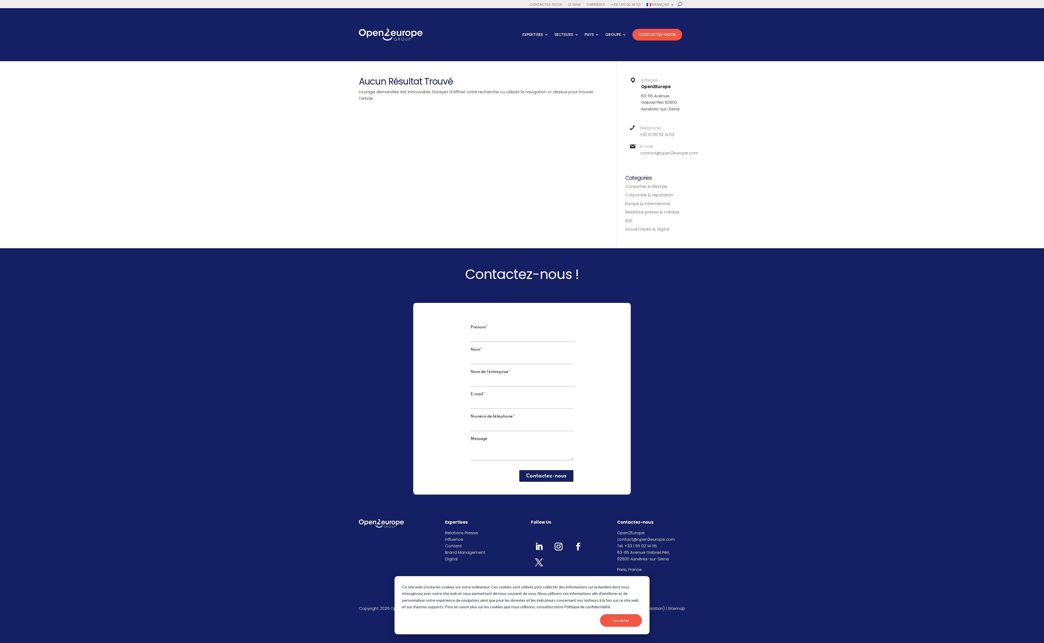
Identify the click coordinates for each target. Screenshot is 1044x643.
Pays (589, 34)
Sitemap (676, 608)
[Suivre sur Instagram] (558, 546)
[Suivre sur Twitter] (539, 562)
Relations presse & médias (652, 212)
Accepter (621, 620)
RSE (628, 220)
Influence (454, 539)
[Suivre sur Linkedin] (539, 546)
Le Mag (574, 5)
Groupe (613, 34)
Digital (451, 559)
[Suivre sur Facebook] (578, 546)
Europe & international (647, 203)
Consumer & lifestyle (646, 186)
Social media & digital (647, 229)
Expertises (532, 34)
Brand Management (465, 552)
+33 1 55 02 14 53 (626, 5)
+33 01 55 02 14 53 (656, 134)
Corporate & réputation (649, 195)
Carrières (596, 5)
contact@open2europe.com (669, 153)
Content (453, 546)
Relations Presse (461, 533)
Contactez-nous (546, 5)
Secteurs (563, 34)
